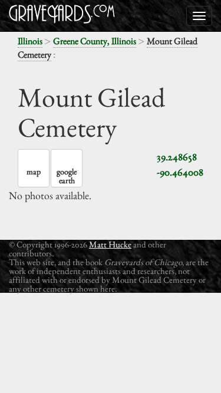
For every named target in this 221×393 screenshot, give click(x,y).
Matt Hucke (110, 244)
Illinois (30, 41)
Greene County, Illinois (94, 41)
